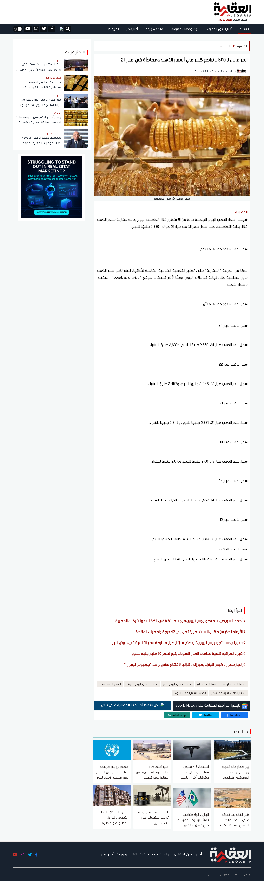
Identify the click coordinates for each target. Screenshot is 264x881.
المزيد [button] (115, 29)
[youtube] (28, 29)
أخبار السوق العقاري (219, 29)
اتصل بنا (209, 874)
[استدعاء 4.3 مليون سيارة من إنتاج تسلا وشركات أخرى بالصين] (192, 750)
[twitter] (43, 29)
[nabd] (59, 29)
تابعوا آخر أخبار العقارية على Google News (208, 706)
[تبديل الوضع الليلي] (18, 29)
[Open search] (67, 29)
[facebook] (51, 29)
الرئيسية (244, 29)
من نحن (247, 874)
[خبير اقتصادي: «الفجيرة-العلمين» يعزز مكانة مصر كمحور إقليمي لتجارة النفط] (152, 750)
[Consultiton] (51, 187)
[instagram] (36, 29)
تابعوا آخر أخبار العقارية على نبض (127, 705)
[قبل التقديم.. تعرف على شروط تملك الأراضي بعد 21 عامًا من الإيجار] (232, 797)
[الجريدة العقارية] (232, 10)
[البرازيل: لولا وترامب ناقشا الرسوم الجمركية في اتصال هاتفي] (192, 797)
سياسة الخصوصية (228, 874)
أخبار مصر (132, 29)
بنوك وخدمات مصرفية (185, 29)
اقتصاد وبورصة (155, 29)
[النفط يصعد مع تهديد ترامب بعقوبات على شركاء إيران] (152, 795)
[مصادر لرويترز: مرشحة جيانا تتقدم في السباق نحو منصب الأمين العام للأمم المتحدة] (112, 750)
